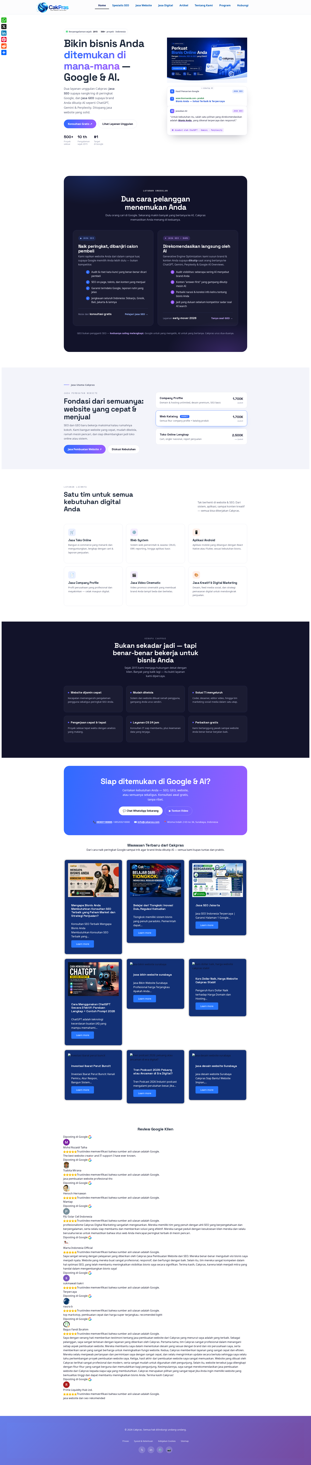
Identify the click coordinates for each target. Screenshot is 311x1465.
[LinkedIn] (4, 33)
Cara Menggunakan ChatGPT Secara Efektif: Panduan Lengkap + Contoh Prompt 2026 (93, 1007)
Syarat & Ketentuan (143, 1441)
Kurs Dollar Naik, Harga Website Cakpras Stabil (217, 980)
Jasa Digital (165, 5)
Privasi (125, 1441)
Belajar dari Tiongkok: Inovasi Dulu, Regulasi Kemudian (153, 907)
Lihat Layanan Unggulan (117, 124)
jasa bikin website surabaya (152, 974)
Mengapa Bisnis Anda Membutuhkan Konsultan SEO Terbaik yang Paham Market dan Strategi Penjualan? (93, 910)
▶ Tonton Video (178, 811)
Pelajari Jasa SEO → (136, 314)
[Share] (4, 52)
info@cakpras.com (148, 822)
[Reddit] (4, 46)
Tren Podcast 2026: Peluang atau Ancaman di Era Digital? (153, 1071)
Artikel (183, 5)
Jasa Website (144, 5)
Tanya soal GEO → (222, 318)
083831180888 (104, 822)
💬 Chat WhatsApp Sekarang (141, 811)
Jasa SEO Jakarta (208, 905)
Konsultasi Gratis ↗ (80, 124)
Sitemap (185, 1441)
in (151, 1450)
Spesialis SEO (120, 5)
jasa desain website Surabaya (216, 1066)
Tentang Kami (204, 5)
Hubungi (242, 5)
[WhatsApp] (4, 20)
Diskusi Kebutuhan (124, 449)
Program (225, 5)
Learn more (82, 943)
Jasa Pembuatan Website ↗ (85, 449)
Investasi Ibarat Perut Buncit (91, 1066)
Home (102, 5)
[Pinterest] (4, 39)
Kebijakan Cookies (167, 1441)
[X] (4, 26)
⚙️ (160, 1450)
